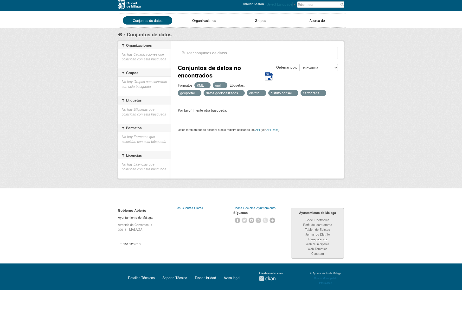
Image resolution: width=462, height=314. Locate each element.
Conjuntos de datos (147, 20)
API (257, 130)
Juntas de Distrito (317, 234)
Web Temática (317, 248)
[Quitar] (206, 85)
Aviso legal (232, 277)
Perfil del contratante (317, 224)
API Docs (272, 130)
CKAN (267, 278)
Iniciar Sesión (253, 3)
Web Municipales (317, 244)
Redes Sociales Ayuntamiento (254, 207)
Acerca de (317, 20)
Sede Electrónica (317, 220)
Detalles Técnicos (141, 277)
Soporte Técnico (174, 277)
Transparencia (317, 239)
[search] (330, 55)
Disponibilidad (205, 277)
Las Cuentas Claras (189, 207)
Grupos (260, 20)
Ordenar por (286, 67)
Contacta (317, 253)
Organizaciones (204, 20)
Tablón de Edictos (317, 229)
